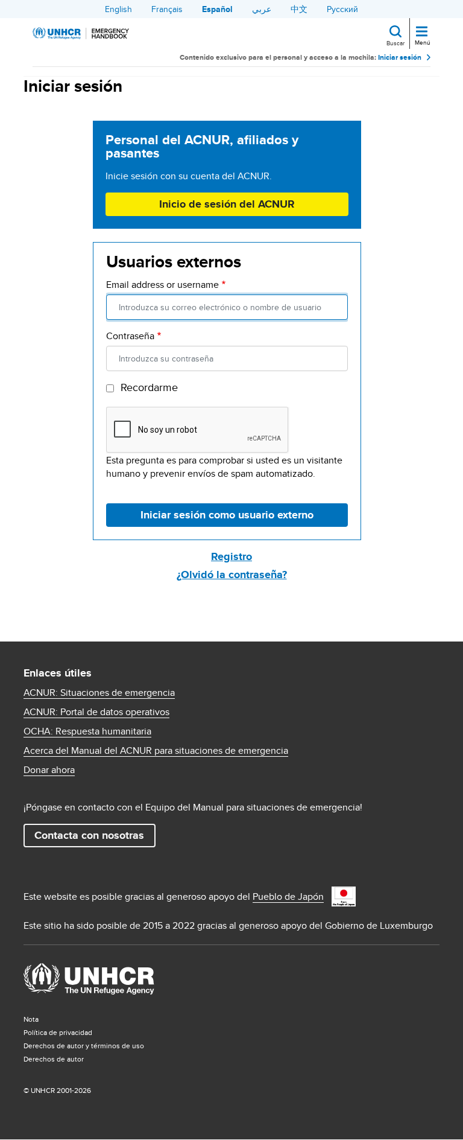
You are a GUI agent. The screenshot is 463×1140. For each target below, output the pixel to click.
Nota (31, 1019)
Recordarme (149, 387)
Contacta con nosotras (89, 835)
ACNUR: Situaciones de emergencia (99, 692)
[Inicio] (81, 33)
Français (167, 9)
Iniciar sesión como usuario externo (226, 515)
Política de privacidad (58, 1032)
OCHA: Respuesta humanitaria (87, 731)
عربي (261, 9)
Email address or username (162, 284)
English (118, 9)
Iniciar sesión (399, 57)
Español (217, 9)
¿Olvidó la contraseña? (232, 574)
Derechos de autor (54, 1059)
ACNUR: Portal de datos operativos (96, 712)
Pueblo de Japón (288, 896)
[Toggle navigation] (421, 32)
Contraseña (130, 336)
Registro (231, 556)
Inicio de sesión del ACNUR (227, 204)
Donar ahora (49, 770)
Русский (342, 9)
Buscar (395, 43)
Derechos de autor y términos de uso (84, 1045)
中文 (299, 9)
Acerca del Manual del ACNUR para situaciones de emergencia (156, 750)
